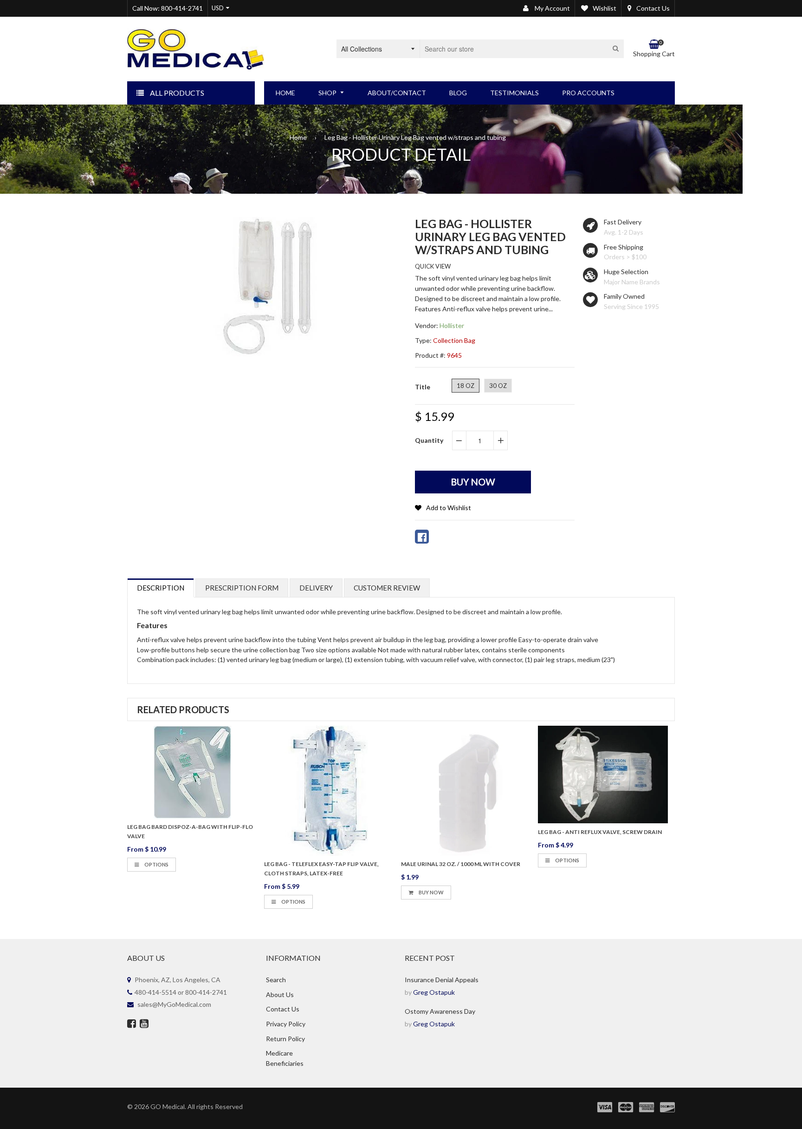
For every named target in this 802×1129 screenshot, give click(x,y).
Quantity (429, 440)
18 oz (465, 385)
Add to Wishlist (448, 508)
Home (298, 137)
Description (160, 588)
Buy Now (431, 892)
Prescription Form (241, 588)
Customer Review (387, 588)
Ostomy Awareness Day (440, 1011)
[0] (422, 537)
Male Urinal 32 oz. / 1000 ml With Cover (460, 863)
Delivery (316, 588)
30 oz (498, 385)
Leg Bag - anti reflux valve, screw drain (600, 831)
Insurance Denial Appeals (442, 980)
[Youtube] (144, 1024)
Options (155, 864)
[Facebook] (131, 1024)
